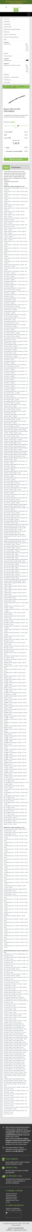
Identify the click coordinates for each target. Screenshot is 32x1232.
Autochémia (7, 21)
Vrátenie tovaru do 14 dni (12, 1200)
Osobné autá (7, 43)
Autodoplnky (7, 24)
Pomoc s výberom (11, 125)
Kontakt (8, 1202)
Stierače (6, 53)
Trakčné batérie (8, 56)
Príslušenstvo (7, 79)
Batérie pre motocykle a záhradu (12, 64)
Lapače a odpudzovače (10, 34)
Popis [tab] (6, 167)
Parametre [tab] (16, 167)
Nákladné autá (7, 59)
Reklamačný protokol (11, 1198)
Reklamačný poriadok (11, 1197)
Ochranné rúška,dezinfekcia (11, 37)
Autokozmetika (7, 26)
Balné (7, 147)
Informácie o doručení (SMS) (14, 151)
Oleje (5, 39)
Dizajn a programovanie (16, 1228)
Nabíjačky (6, 74)
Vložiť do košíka (16, 159)
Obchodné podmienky (11, 1193)
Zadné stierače (21, 86)
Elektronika (7, 32)
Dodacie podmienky (11, 1195)
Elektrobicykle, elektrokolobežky (12, 29)
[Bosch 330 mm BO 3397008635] (16, 98)
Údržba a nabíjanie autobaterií (14, 1210)
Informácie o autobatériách (13, 1208)
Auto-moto (6, 19)
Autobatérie (9, 86)
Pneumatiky (7, 82)
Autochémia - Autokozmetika (11, 77)
